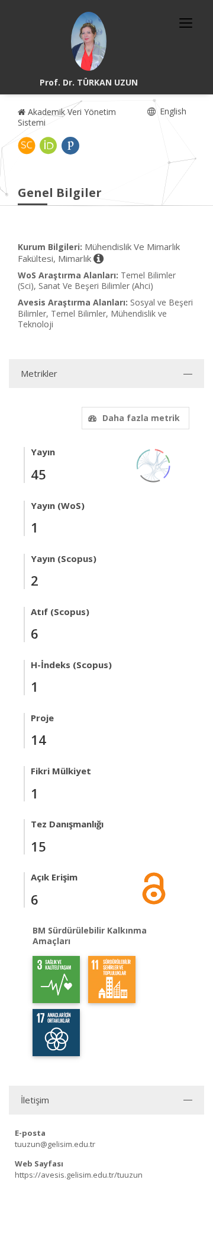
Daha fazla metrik (141, 417)
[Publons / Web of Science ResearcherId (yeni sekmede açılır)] (70, 146)
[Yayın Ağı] (154, 465)
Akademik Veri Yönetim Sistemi (67, 117)
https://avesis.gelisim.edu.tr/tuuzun (79, 1174)
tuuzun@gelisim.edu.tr (55, 1144)
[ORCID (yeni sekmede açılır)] (48, 146)
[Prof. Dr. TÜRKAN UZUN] (89, 41)
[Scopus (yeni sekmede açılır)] (27, 146)
